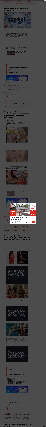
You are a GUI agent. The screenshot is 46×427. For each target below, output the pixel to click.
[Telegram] (14, 89)
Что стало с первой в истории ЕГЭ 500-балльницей (8, 102)
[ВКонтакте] (15, 89)
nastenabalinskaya (12, 143)
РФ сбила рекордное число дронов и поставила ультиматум (16, 227)
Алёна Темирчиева (9, 82)
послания (14, 338)
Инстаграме (23, 245)
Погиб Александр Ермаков (7, 414)
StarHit (7, 36)
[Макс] (12, 89)
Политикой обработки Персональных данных (17, 3)
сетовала (7, 188)
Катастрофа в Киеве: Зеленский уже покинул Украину (25, 103)
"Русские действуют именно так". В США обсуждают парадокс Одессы (8, 230)
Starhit (9, 365)
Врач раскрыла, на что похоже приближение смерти (26, 226)
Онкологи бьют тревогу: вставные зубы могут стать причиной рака (17, 103)
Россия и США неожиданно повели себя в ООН (16, 105)
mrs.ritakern (11, 298)
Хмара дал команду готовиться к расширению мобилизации (16, 230)
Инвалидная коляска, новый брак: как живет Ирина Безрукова (8, 106)
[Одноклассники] (17, 89)
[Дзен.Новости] (10, 89)
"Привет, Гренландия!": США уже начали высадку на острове (17, 418)
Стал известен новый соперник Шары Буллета (25, 105)
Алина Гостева (8, 206)
